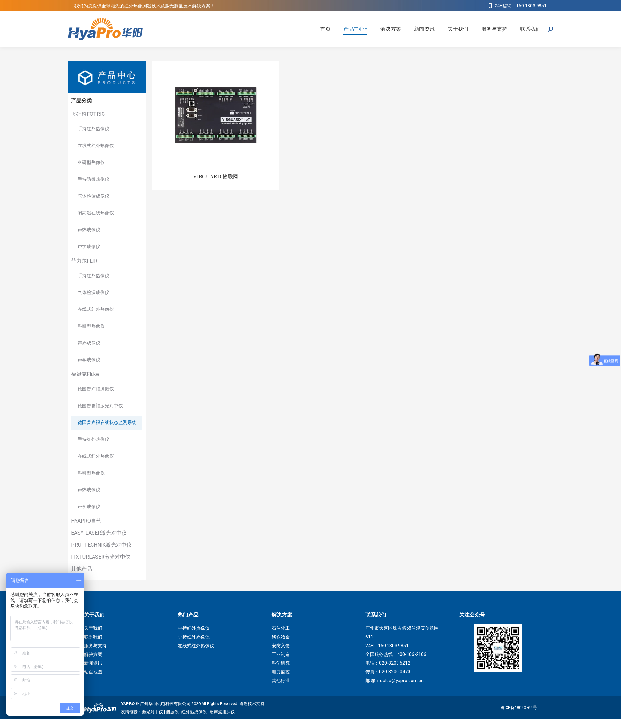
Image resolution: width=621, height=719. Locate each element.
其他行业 (281, 680)
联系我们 (93, 636)
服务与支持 (95, 645)
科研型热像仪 (91, 162)
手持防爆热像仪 (93, 179)
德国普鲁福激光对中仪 (100, 405)
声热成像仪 (89, 229)
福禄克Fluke (85, 374)
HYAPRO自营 (86, 521)
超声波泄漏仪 (222, 711)
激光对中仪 (152, 711)
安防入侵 (281, 645)
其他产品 (81, 569)
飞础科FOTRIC (88, 114)
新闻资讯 (93, 663)
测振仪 (172, 711)
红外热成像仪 (194, 711)
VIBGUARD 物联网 (215, 176)
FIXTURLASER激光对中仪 (100, 557)
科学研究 (281, 663)
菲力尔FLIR (84, 261)
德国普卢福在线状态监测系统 (107, 422)
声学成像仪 (89, 246)
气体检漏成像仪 (93, 196)
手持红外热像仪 (93, 128)
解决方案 (93, 654)
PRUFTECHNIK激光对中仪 (101, 545)
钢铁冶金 (281, 636)
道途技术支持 (252, 703)
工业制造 (281, 654)
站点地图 (93, 671)
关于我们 (93, 628)
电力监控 (281, 671)
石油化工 (281, 628)
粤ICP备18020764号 (518, 707)
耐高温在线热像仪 (96, 212)
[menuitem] (325, 29)
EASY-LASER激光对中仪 (99, 533)
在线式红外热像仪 (96, 145)
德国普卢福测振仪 (96, 388)
